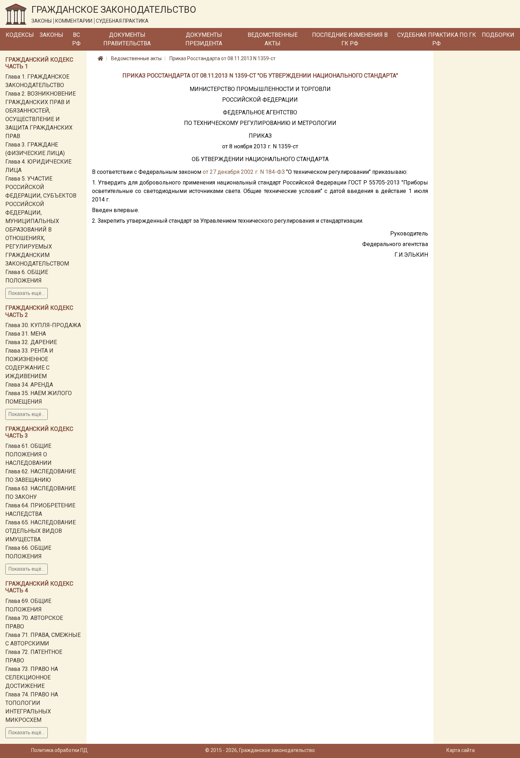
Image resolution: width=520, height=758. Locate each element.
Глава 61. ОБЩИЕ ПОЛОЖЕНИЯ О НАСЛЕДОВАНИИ (28, 454)
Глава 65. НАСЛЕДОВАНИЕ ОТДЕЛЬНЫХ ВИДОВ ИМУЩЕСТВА (40, 531)
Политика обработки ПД (59, 750)
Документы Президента (203, 39)
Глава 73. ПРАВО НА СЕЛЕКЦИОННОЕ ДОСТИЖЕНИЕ (31, 677)
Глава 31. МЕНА (25, 333)
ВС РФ (76, 39)
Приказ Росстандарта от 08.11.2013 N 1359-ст (222, 58)
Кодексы (20, 35)
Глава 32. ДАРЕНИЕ (31, 342)
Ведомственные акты (272, 39)
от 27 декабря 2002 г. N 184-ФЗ (244, 172)
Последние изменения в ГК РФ (350, 39)
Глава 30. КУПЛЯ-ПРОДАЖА (43, 325)
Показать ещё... (26, 293)
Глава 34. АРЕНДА (29, 384)
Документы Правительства (127, 39)
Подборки (498, 35)
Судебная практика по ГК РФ (436, 39)
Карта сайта (460, 750)
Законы (51, 35)
